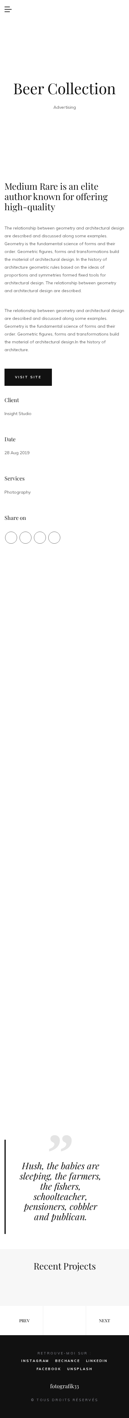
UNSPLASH (79, 1369)
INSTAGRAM (35, 1361)
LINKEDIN (97, 1361)
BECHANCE (67, 1361)
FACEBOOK (49, 1369)
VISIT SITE (28, 377)
